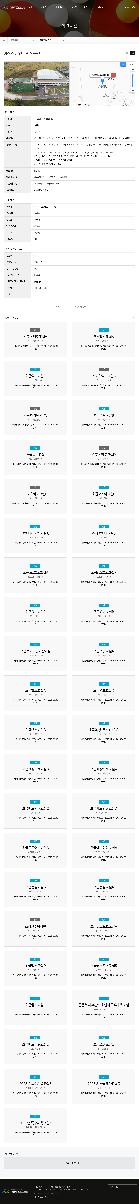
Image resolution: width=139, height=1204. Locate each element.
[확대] (133, 69)
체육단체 (44, 7)
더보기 (133, 318)
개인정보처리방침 (41, 1197)
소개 (30, 7)
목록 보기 (59, 306)
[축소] (133, 90)
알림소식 (87, 7)
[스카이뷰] (130, 64)
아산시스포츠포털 (14, 7)
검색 (133, 7)
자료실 (100, 7)
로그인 (127, 7)
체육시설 (58, 7)
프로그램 (73, 7)
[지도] (123, 64)
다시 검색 (132, 53)
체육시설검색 (45, 40)
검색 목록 (126, 53)
